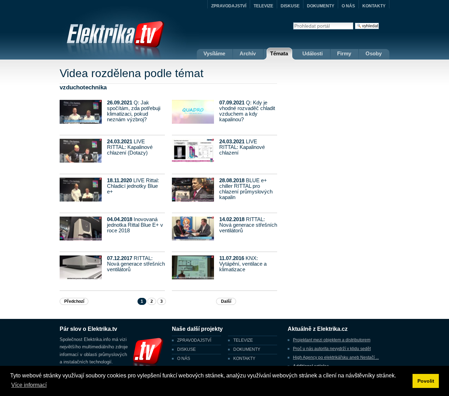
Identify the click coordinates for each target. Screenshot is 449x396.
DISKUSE (290, 6)
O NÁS (348, 6)
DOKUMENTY (320, 6)
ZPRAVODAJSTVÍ (228, 6)
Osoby (374, 53)
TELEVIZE (263, 6)
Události (312, 53)
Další (226, 301)
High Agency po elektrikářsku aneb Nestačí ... (336, 357)
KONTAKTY (374, 6)
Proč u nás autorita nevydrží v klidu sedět (332, 348)
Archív (248, 53)
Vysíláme (214, 53)
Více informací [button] (29, 385)
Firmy (344, 53)
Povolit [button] (425, 381)
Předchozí (74, 301)
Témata (279, 53)
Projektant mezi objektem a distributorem (331, 339)
